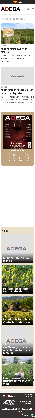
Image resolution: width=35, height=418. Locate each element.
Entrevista (4, 87)
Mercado (3, 45)
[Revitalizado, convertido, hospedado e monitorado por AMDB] (33, 415)
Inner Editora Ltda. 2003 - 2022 (11, 409)
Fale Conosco (26, 409)
